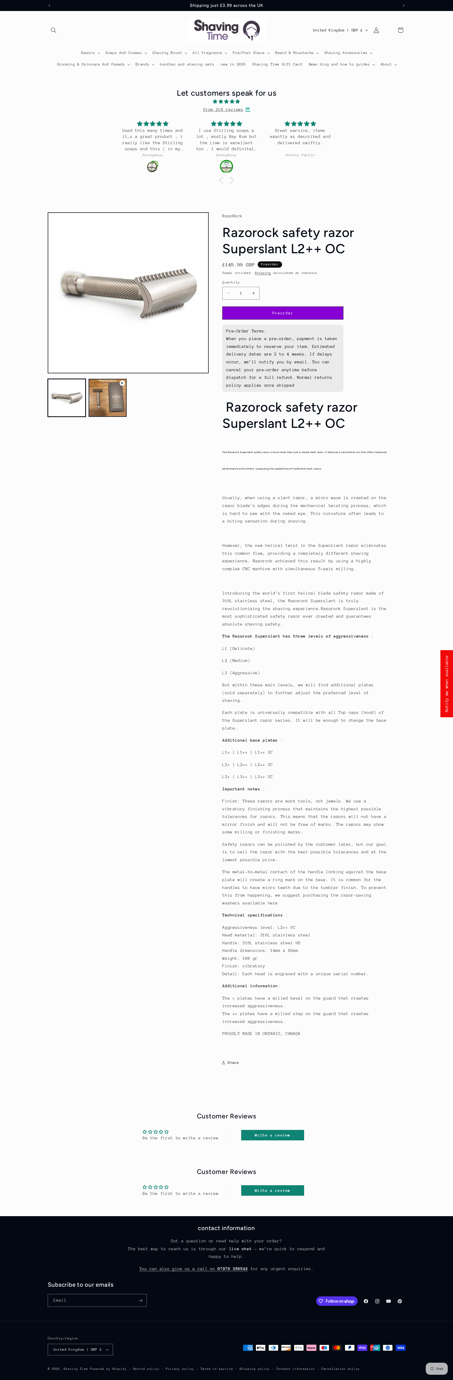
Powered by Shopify (108, 1369)
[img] (226, 102)
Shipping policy (255, 1369)
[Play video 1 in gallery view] (108, 398)
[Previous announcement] (49, 5)
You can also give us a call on (193, 1268)
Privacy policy (180, 1369)
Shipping (263, 272)
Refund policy (146, 1369)
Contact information (296, 1369)
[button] (54, 30)
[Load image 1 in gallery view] (67, 398)
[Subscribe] (140, 1300)
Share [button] (233, 1062)
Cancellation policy (340, 1369)
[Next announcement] (403, 5)
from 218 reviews (223, 109)
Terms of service (217, 1369)
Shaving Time (76, 1369)
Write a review (272, 1135)
